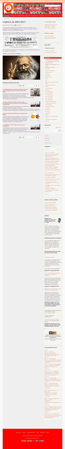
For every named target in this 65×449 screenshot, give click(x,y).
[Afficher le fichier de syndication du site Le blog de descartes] (54, 48)
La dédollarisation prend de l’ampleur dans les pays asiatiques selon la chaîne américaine (15, 91)
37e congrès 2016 (49, 94)
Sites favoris (47, 138)
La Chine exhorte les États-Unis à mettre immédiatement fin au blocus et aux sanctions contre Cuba (15, 103)
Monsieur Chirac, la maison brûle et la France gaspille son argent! (52, 175)
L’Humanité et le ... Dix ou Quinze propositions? (52, 186)
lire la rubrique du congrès (50, 312)
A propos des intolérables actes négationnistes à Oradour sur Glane (52, 159)
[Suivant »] (39, 86)
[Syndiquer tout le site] (29, 440)
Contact (23, 432)
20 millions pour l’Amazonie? (51, 180)
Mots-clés (47, 135)
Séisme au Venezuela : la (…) (50, 205)
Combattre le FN (48, 62)
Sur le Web (47, 140)
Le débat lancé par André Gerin (52, 61)
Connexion (6, 1)
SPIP (37, 432)
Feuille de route (48, 142)
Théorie (46, 117)
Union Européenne (49, 88)
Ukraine (46, 86)
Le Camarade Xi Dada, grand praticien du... (52, 170)
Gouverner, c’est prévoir (49, 50)
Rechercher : (47, 3)
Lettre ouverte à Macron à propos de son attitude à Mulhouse (52, 165)
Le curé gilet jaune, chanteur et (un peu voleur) (52, 183)
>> (59, 5)
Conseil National (48, 104)
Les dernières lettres (50, 22)
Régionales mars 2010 (50, 67)
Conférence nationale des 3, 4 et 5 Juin (52, 65)
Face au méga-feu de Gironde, (51, 210)
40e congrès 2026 (49, 99)
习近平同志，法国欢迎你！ (50, 188)
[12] (58, 149)
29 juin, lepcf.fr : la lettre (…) (50, 27)
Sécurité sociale (48, 72)
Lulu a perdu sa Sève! (49, 172)
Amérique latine (48, 77)
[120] (36, 86)
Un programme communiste (51, 119)
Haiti (46, 80)
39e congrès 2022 (49, 98)
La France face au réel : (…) (50, 204)
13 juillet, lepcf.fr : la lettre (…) (51, 25)
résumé (56, 290)
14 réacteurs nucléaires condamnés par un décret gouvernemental (52, 162)
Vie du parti (47, 108)
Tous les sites (47, 45)
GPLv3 (47, 432)
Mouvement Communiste (50, 85)
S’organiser (28, 15)
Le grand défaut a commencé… (51, 52)
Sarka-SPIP (42, 432)
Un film (46, 224)
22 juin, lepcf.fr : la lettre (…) (50, 28)
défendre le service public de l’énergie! (53, 179)
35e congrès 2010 (49, 91)
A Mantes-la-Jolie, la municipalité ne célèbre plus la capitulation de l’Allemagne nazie (52, 155)
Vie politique (6, 15)
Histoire (46, 114)
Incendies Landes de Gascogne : (51, 208)
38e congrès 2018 (49, 96)
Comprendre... (35, 15)
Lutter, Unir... (13, 15)
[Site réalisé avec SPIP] (41, 440)
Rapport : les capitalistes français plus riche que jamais (51, 167)
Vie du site (42, 15)
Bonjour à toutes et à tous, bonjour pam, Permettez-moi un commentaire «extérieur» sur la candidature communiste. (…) (52, 393)
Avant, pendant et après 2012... (52, 59)
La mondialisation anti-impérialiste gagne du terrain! (52, 191)
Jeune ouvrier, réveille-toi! (50, 177)
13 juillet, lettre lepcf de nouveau (51, 24)
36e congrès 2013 (49, 93)
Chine (46, 78)
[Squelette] (35, 440)
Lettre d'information (31, 432)
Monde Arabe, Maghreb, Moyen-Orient (51, 83)
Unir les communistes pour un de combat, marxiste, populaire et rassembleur (52, 274)
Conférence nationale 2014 (50, 101)
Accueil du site (6, 18)
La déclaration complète (49, 257)
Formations (47, 112)
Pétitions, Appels (49, 33)
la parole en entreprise (49, 70)
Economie (47, 111)
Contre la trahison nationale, (50, 202)
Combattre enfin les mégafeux (51, 207)
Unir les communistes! (49, 35)
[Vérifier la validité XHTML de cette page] (23, 440)
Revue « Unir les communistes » (51, 116)
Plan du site (18, 432)
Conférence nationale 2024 (50, 103)
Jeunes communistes (49, 106)
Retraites (47, 73)
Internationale (21, 15)
